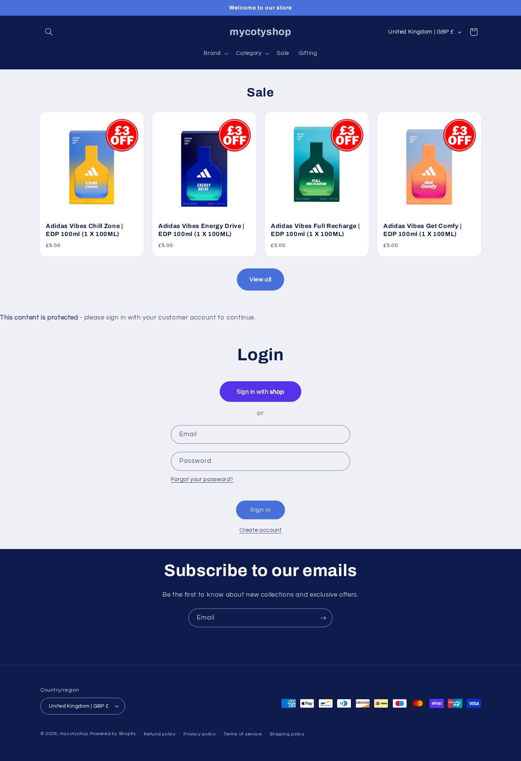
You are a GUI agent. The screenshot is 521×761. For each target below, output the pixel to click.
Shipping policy (287, 734)
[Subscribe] (323, 617)
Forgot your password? (202, 479)
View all (260, 279)
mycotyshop (74, 734)
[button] (49, 32)
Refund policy (160, 734)
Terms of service (243, 734)
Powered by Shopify (113, 734)
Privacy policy (199, 734)
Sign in (260, 510)
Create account (261, 530)
